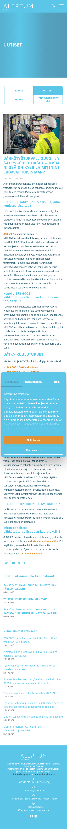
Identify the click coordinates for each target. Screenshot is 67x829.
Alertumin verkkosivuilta (43, 541)
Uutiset (48, 90)
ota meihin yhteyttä (45, 774)
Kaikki (19, 90)
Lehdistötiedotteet (48, 99)
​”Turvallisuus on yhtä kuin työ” (25, 599)
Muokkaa (31, 450)
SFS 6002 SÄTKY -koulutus (22, 367)
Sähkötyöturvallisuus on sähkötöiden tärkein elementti (29, 587)
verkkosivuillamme (31, 553)
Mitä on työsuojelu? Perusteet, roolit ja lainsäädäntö (33, 716)
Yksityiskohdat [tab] (33, 381)
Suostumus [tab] (12, 381)
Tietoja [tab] (55, 381)
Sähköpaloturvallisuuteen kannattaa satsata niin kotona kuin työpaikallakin (30, 611)
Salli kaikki (33, 440)
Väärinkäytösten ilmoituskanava (34, 810)
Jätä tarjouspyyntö (21, 774)
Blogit (19, 99)
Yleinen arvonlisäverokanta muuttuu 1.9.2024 (29, 693)
